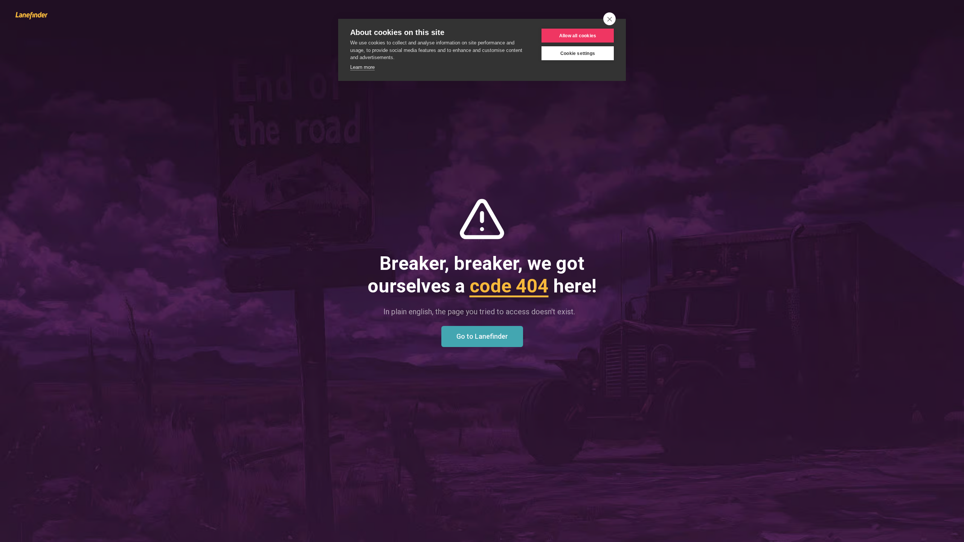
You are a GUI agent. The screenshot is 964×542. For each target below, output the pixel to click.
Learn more (362, 67)
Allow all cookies (577, 35)
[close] (609, 18)
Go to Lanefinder (482, 336)
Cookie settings (577, 53)
